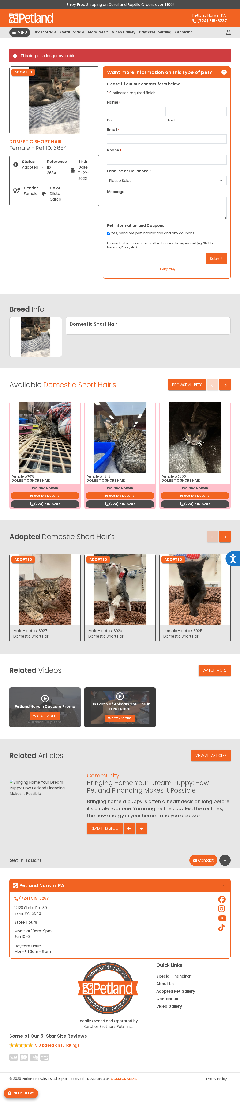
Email (113, 129)
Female (22, 476)
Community (103, 775)
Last (171, 120)
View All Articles (211, 755)
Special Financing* (174, 976)
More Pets (96, 32)
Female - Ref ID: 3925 (182, 631)
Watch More (214, 670)
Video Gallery (123, 32)
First (110, 120)
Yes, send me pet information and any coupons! (153, 233)
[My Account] (228, 32)
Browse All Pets (187, 384)
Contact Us (167, 998)
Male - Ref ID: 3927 (30, 631)
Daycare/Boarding (155, 32)
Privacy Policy (215, 1078)
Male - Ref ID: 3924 (105, 631)
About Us (165, 983)
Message (115, 191)
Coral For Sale (72, 32)
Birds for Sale (45, 32)
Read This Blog (105, 828)
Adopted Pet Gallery (175, 991)
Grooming (184, 32)
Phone (114, 150)
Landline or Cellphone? (129, 171)
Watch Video (45, 716)
